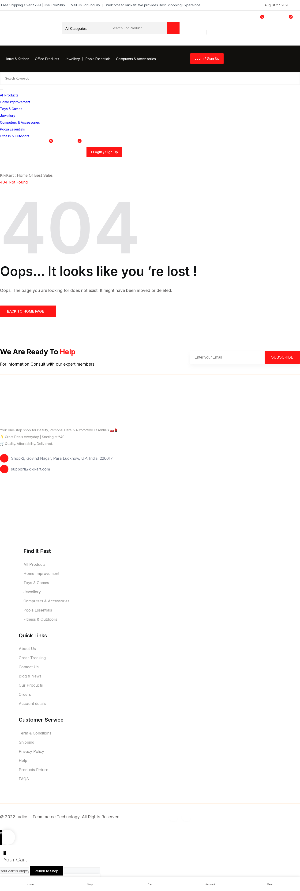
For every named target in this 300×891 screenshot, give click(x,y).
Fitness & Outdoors (14, 136)
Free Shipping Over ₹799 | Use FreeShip (33, 5)
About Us (27, 648)
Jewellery (72, 59)
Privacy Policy (31, 751)
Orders (25, 694)
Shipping (26, 742)
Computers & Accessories (136, 59)
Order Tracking (32, 657)
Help (23, 760)
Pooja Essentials (98, 59)
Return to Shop (46, 871)
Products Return (33, 769)
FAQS (24, 778)
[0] (250, 37)
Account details (32, 703)
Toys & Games (11, 109)
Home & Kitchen (17, 59)
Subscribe (282, 357)
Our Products (31, 685)
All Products (9, 95)
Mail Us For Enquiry (85, 5)
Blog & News (30, 676)
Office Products (47, 59)
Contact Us (29, 667)
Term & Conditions (35, 733)
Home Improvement (15, 102)
